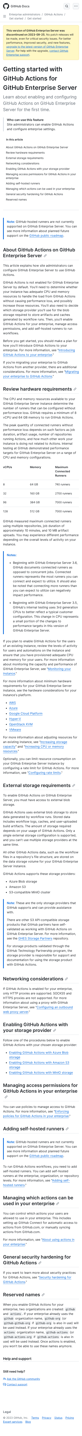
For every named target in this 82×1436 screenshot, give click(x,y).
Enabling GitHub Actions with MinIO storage (41, 1072)
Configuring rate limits (44, 773)
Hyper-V (15, 719)
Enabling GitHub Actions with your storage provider (35, 1027)
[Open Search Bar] (67, 6)
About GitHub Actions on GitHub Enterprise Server (39, 252)
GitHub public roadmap (46, 235)
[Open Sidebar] (5, 16)
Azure (13, 708)
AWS (12, 703)
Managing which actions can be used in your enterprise (38, 1200)
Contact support (17, 1384)
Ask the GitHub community (23, 1378)
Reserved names (21, 1294)
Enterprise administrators (24, 14)
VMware (15, 729)
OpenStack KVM (21, 724)
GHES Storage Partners (35, 938)
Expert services (12, 1421)
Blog (28, 1421)
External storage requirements (37, 785)
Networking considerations (33, 979)
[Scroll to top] (73, 1427)
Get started (16, 18)
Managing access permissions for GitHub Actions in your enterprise (40, 1088)
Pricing (69, 1417)
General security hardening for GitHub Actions (37, 1259)
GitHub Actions (53, 14)
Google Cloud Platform (26, 713)
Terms (35, 1417)
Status (58, 1417)
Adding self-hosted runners (33, 1128)
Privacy (46, 1417)
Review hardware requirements (37, 389)
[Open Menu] (76, 6)
